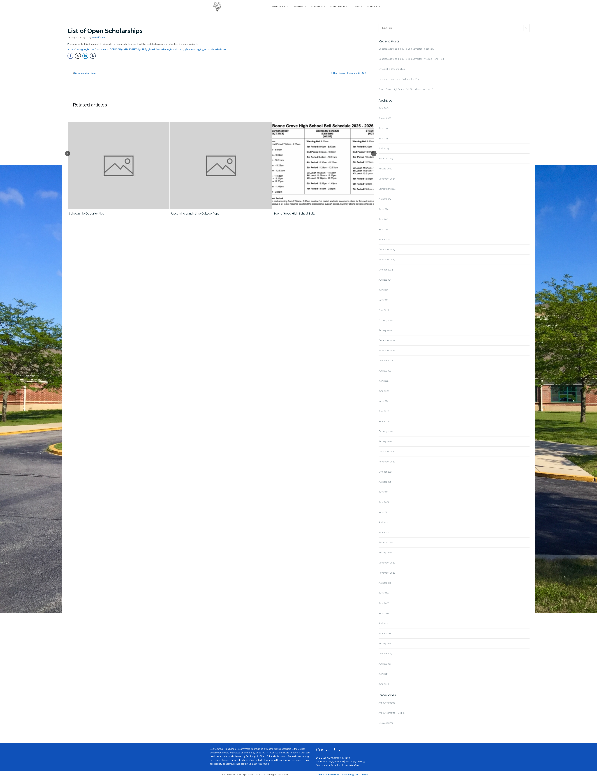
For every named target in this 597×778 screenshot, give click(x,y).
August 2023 (385, 280)
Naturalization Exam (85, 73)
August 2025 (385, 118)
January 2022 (385, 441)
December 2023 (387, 249)
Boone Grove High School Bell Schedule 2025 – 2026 (406, 89)
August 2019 (385, 664)
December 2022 (387, 340)
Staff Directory (339, 6)
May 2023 (384, 300)
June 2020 (384, 603)
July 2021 (383, 492)
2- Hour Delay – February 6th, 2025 (349, 73)
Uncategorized (386, 723)
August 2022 (385, 370)
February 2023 (386, 320)
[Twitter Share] (78, 56)
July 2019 (383, 674)
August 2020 (385, 583)
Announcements (387, 703)
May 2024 (384, 229)
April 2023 (384, 310)
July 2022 (384, 381)
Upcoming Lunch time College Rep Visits (399, 79)
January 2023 (385, 330)
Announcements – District (391, 713)
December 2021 (387, 451)
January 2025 (385, 168)
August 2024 (385, 199)
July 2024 (384, 209)
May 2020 (384, 613)
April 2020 (384, 623)
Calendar (298, 6)
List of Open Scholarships (105, 30)
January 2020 (385, 643)
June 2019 (384, 684)
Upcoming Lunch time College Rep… (93, 213)
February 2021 (386, 542)
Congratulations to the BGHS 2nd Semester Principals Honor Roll (411, 59)
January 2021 (385, 552)
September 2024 (387, 189)
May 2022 (384, 401)
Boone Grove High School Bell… (192, 213)
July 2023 (384, 290)
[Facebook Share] (70, 56)
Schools (372, 6)
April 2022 (384, 411)
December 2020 (387, 562)
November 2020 (387, 573)
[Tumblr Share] (93, 56)
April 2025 (384, 148)
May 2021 (383, 512)
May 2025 (383, 138)
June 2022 (384, 391)
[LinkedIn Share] (85, 56)
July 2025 (383, 128)
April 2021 (384, 522)
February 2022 (386, 431)
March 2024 (385, 239)
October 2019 (385, 653)
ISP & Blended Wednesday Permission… (299, 213)
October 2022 (386, 360)
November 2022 (387, 350)
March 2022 (385, 421)
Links (356, 6)
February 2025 (386, 158)
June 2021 (384, 502)
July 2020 (384, 593)
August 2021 (385, 482)
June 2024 (384, 219)
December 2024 (387, 179)
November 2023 (387, 259)
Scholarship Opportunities (392, 69)
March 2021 (384, 532)
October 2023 (386, 269)
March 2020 (385, 633)
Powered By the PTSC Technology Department (343, 774)
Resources (278, 6)
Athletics (316, 6)
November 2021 (387, 461)
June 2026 (384, 108)
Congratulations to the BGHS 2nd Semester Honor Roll (406, 49)
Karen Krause (98, 37)
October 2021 (385, 472)
